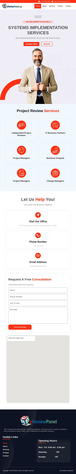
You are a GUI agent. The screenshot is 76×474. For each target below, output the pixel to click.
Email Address (38, 262)
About (44, 6)
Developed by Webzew (66, 470)
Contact (68, 6)
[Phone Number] (38, 235)
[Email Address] (38, 255)
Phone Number (38, 241)
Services (52, 6)
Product (60, 6)
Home (38, 6)
